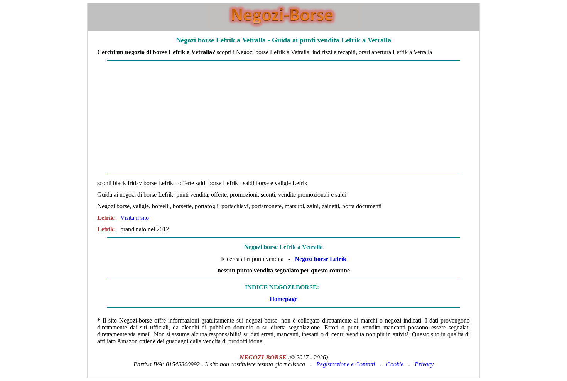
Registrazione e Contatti (345, 364)
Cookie (394, 364)
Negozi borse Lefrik (320, 259)
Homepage (283, 299)
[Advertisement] (283, 118)
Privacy (424, 364)
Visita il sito (134, 217)
